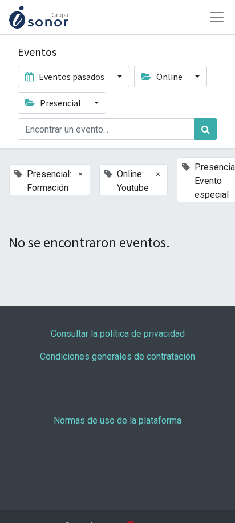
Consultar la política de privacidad (118, 333)
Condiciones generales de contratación (117, 356)
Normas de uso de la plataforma (117, 420)
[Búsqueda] (205, 129)
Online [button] (169, 76)
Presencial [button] (60, 103)
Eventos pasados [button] (71, 76)
